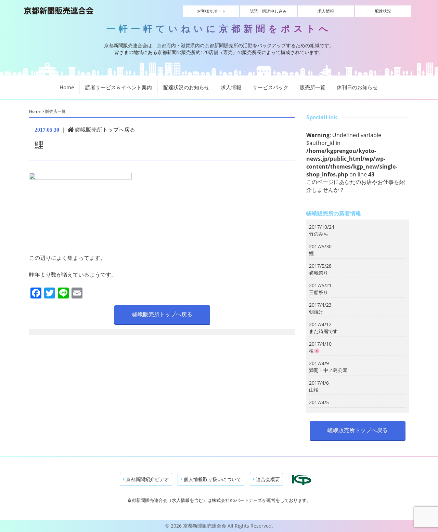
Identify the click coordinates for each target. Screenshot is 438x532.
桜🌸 (314, 350)
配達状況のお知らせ (186, 87)
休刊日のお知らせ (357, 87)
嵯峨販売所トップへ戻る (104, 129)
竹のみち (318, 233)
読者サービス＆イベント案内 (118, 87)
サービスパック (270, 87)
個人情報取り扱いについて (211, 479)
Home (67, 87)
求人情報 (326, 11)
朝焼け (316, 311)
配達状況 (383, 11)
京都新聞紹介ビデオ (147, 479)
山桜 (314, 389)
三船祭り (318, 292)
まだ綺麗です (323, 331)
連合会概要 (267, 479)
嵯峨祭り (318, 272)
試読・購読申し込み (268, 11)
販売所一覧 (312, 87)
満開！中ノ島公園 (328, 370)
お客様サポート (211, 11)
